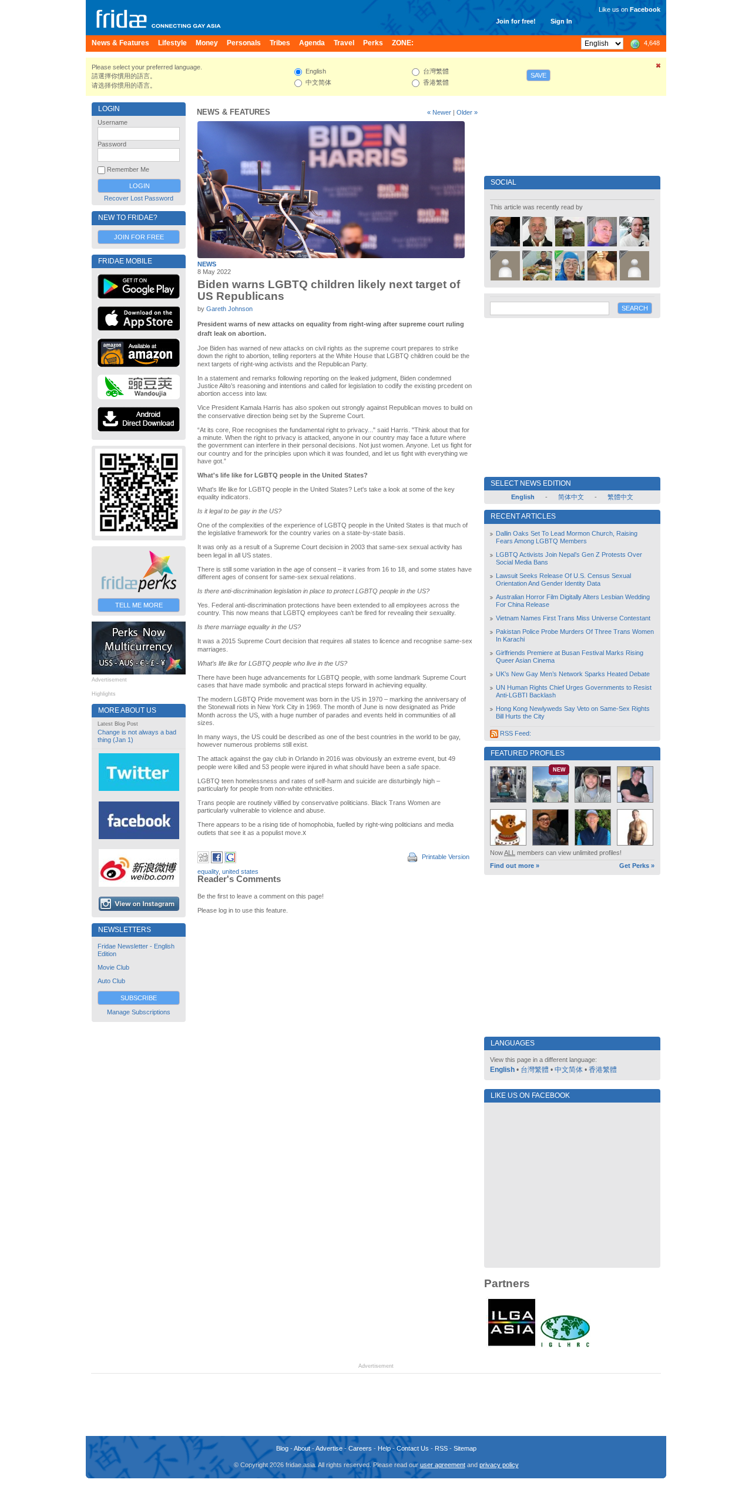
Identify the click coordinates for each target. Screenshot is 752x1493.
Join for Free (139, 237)
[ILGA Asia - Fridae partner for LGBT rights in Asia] (512, 1346)
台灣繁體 (535, 1070)
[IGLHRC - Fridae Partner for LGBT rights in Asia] (565, 1346)
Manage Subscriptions (138, 1012)
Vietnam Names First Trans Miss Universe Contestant (573, 618)
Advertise (329, 1448)
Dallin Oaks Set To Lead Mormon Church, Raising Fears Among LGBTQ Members (566, 537)
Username (112, 122)
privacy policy (499, 1464)
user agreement (442, 1464)
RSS (441, 1448)
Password (112, 144)
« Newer (439, 112)
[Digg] (203, 860)
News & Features (233, 112)
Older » (467, 112)
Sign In (561, 21)
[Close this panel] (658, 67)
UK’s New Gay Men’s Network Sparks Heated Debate (573, 673)
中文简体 (569, 1070)
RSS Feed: (514, 733)
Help (384, 1448)
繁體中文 (620, 496)
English (502, 1070)
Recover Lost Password (138, 198)
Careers (360, 1448)
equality (208, 871)
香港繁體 (603, 1070)
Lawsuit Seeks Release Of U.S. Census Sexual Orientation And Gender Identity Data (563, 579)
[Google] (230, 860)
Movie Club (113, 967)
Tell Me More (139, 605)
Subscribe (138, 997)
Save (538, 75)
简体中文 (571, 496)
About (302, 1448)
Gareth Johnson (229, 308)
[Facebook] (217, 860)
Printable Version (444, 856)
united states (240, 871)
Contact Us (413, 1448)
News (206, 264)
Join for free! (516, 21)
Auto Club (111, 980)
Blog (282, 1448)
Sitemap (465, 1448)
